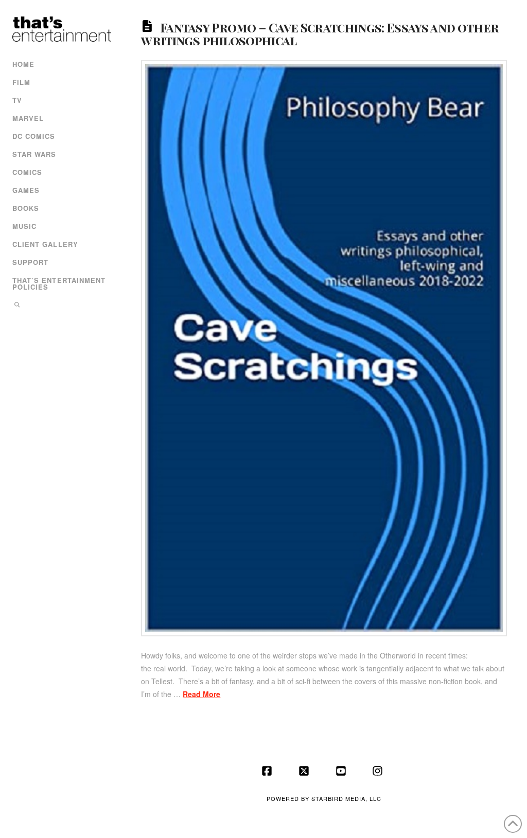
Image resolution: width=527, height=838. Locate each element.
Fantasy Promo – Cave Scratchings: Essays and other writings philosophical (319, 33)
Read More (201, 694)
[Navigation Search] (60, 306)
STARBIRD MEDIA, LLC (346, 798)
